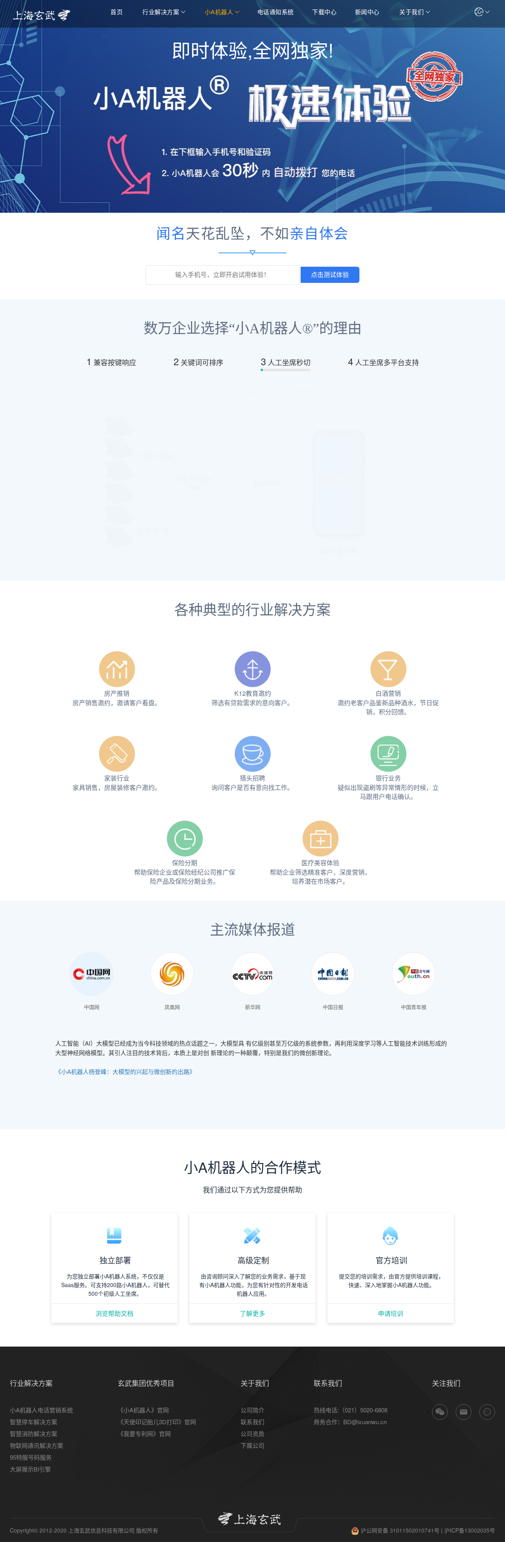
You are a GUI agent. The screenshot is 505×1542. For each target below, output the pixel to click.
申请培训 (390, 1313)
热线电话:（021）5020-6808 (350, 1410)
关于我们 (411, 11)
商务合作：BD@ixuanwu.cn (350, 1422)
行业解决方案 (160, 11)
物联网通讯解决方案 (36, 1445)
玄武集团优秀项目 (146, 1383)
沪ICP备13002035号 (469, 1530)
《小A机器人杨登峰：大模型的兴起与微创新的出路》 (125, 1071)
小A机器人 (219, 11)
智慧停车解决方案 (33, 1422)
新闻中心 (367, 11)
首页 (116, 11)
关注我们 (446, 1383)
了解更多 (252, 1313)
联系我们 (252, 1422)
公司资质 (252, 1433)
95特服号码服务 (31, 1457)
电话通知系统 (275, 11)
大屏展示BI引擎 (30, 1469)
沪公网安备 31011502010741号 (399, 1530)
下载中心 (324, 11)
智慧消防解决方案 (33, 1433)
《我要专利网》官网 (144, 1433)
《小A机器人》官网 (143, 1410)
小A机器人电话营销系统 (41, 1410)
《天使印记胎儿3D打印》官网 (157, 1422)
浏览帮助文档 (114, 1313)
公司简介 (252, 1410)
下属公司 (252, 1445)
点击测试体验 (330, 274)
